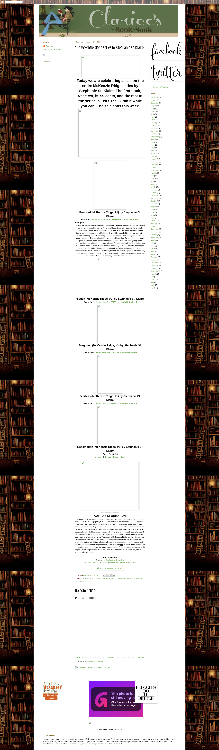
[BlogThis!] (106, 575)
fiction (113, 578)
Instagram (124, 562)
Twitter (95, 562)
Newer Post (80, 657)
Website (87, 562)
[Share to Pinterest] (114, 575)
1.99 (83, 578)
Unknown (49, 46)
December (154, 128)
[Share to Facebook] (111, 575)
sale (141, 578)
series (78, 581)
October (154, 100)
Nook (123, 457)
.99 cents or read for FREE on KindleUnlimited (114, 219)
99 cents (88, 578)
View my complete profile (52, 49)
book (103, 578)
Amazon (98, 457)
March (153, 120)
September (155, 103)
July (152, 109)
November (154, 97)
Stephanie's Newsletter (115, 560)
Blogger (119, 729)
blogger (98, 578)
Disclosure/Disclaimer (161, 87)
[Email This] (104, 575)
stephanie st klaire (87, 581)
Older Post (141, 657)
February (154, 123)
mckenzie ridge (121, 578)
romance (136, 578)
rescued (129, 578)
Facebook (104, 562)
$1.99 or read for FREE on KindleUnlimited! (115, 302)
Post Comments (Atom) (94, 661)
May (152, 114)
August (153, 106)
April (152, 117)
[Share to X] (109, 575)
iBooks (108, 457)
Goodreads (113, 562)
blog (93, 578)
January (154, 125)
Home (110, 657)
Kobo (115, 457)
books (108, 578)
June (152, 111)
